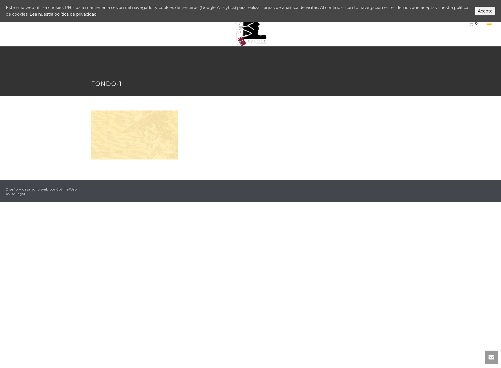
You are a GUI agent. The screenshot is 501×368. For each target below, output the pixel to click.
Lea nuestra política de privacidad (63, 14)
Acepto (485, 11)
